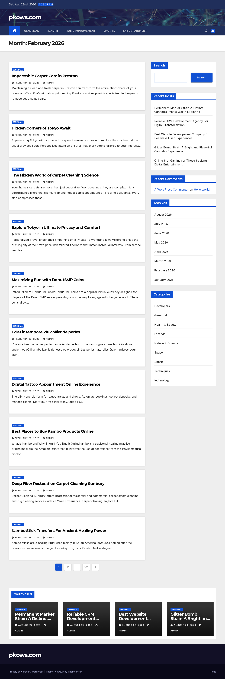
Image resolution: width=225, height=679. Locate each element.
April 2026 (161, 252)
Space (158, 352)
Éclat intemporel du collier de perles (46, 332)
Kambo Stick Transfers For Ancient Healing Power (59, 530)
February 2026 (164, 270)
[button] (206, 31)
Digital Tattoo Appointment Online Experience (56, 384)
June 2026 (161, 233)
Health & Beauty (165, 325)
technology (162, 380)
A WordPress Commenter (171, 189)
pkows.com (25, 17)
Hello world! (202, 189)
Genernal (31, 30)
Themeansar (75, 671)
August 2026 (163, 215)
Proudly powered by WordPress (26, 671)
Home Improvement (81, 30)
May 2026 (161, 242)
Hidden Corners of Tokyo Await (41, 128)
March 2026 (162, 261)
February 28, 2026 (27, 82)
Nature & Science (166, 343)
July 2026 (161, 224)
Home (213, 671)
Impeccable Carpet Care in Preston (45, 76)
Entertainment (135, 30)
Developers (162, 306)
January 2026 (163, 280)
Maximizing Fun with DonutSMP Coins (48, 279)
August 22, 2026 (29, 625)
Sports (109, 30)
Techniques (162, 371)
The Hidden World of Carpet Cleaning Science (55, 175)
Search (159, 65)
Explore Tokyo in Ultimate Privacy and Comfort (56, 227)
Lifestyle (160, 334)
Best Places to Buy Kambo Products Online (52, 431)
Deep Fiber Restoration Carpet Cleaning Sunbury (58, 483)
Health (52, 30)
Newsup (59, 671)
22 (86, 567)
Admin (50, 82)
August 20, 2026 (185, 625)
